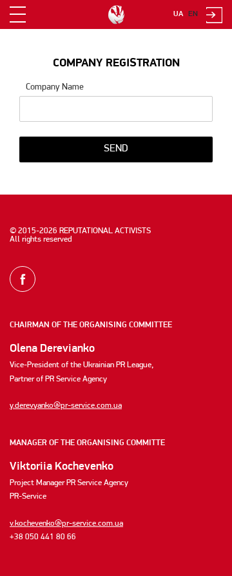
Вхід (214, 15)
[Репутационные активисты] (116, 14)
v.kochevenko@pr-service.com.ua (66, 523)
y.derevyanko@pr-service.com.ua (66, 405)
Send (116, 149)
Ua (178, 14)
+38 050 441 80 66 (43, 537)
